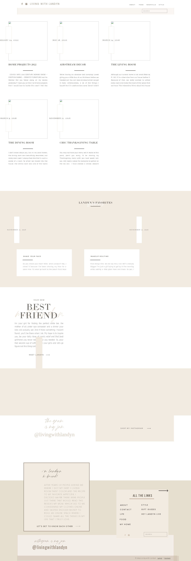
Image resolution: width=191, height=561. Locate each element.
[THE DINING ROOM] (27, 119)
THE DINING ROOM (21, 143)
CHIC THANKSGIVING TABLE (79, 143)
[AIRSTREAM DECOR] (79, 40)
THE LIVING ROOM (123, 65)
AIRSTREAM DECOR (73, 65)
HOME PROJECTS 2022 (22, 65)
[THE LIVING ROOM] (130, 40)
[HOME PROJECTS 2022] (27, 40)
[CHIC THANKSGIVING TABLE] (79, 119)
